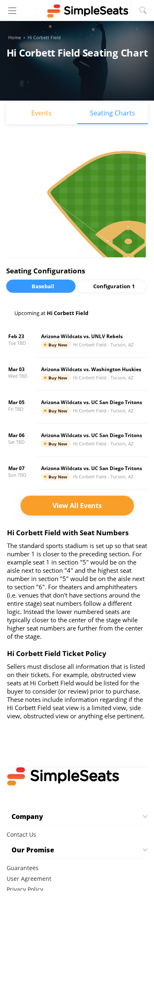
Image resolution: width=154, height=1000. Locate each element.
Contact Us (21, 834)
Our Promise (32, 849)
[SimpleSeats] (77, 11)
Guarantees (23, 868)
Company (27, 816)
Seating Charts (112, 113)
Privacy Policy (25, 889)
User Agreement (29, 878)
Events (41, 113)
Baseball (43, 286)
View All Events (77, 505)
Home (14, 37)
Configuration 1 (114, 286)
